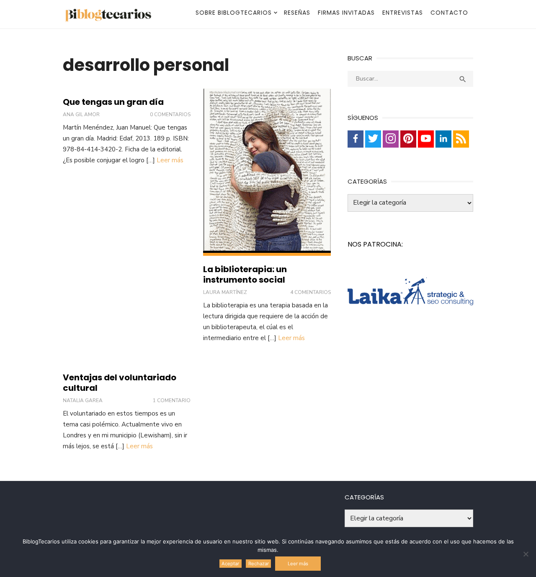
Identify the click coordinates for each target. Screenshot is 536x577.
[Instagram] (391, 139)
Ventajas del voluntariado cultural (119, 383)
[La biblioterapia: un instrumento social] (267, 172)
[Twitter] (373, 139)
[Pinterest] (408, 139)
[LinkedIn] (443, 139)
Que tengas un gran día (113, 102)
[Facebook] (355, 139)
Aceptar (230, 564)
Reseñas (297, 12)
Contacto (449, 12)
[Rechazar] (525, 554)
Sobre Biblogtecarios (234, 12)
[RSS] (461, 139)
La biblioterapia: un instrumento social (245, 274)
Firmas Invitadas (346, 12)
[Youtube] (426, 139)
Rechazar (258, 564)
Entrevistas (402, 12)
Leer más (170, 160)
